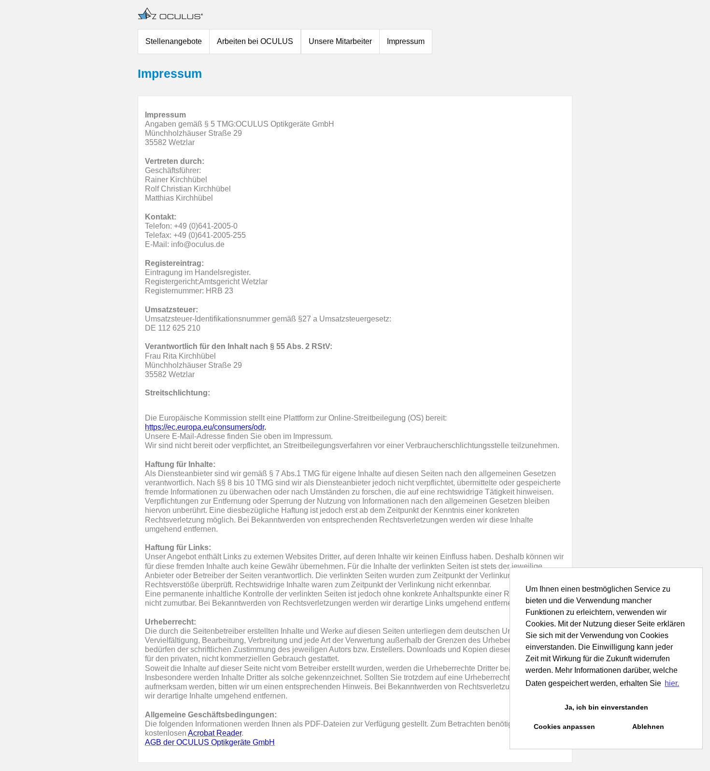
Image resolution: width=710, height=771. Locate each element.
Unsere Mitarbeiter (340, 41)
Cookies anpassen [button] (564, 726)
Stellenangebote (173, 41)
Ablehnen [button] (648, 726)
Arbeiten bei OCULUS (255, 41)
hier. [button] (672, 683)
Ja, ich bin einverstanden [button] (606, 707)
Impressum (406, 41)
